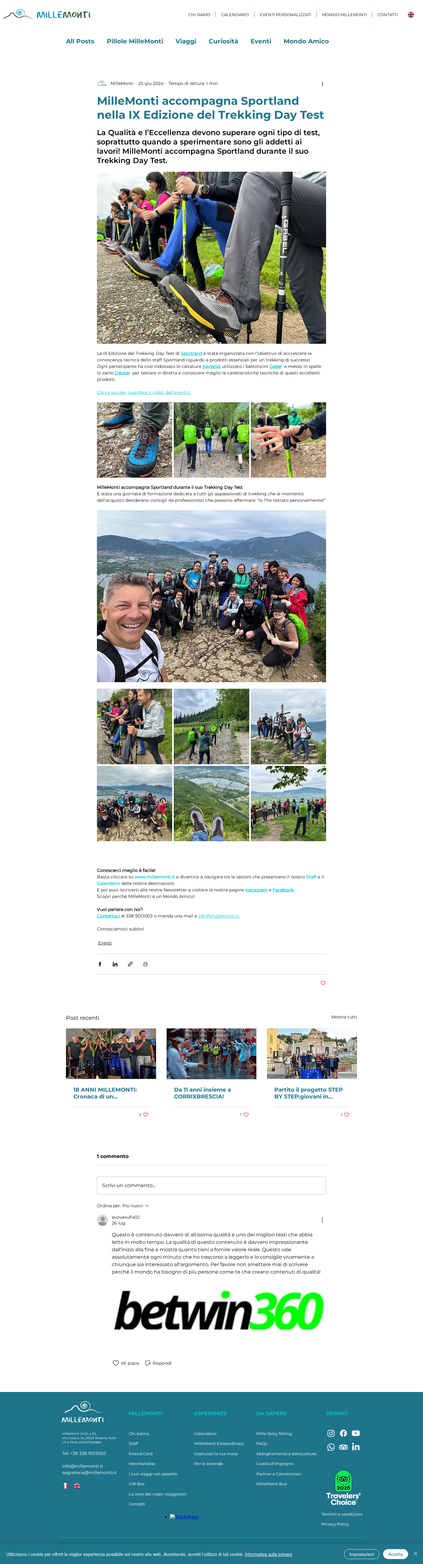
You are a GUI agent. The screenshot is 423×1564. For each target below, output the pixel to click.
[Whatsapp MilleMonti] (331, 1447)
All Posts (80, 41)
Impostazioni (361, 1554)
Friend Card (141, 1453)
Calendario (205, 1433)
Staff (133, 1443)
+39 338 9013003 (88, 1453)
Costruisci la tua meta (216, 1453)
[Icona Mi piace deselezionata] (116, 1363)
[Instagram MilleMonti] (331, 1433)
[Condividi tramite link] (130, 964)
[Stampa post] (145, 964)
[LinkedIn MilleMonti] (355, 1447)
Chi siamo (139, 1433)
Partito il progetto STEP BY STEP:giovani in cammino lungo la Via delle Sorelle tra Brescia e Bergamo (310, 1093)
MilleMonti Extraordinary (219, 1443)
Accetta (395, 1554)
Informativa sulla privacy (268, 1554)
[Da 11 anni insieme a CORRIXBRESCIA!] (212, 1053)
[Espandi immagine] (134, 440)
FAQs (261, 1443)
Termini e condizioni (342, 1514)
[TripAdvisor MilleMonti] (343, 1447)
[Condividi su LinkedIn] (115, 964)
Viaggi (186, 41)
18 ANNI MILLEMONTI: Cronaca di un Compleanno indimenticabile (105, 1093)
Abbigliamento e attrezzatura (286, 1453)
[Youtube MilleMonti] (355, 1433)
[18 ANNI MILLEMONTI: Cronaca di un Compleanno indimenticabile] (111, 1053)
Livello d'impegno (274, 1463)
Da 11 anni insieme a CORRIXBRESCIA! (202, 1093)
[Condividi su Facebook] (100, 964)
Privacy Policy (335, 1524)
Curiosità (223, 41)
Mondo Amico (306, 41)
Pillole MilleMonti (135, 41)
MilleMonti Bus (271, 1483)
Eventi (261, 41)
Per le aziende (208, 1463)
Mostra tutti (344, 1017)
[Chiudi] (415, 1554)
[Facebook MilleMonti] (343, 1433)
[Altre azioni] (322, 83)
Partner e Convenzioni (278, 1473)
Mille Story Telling (274, 1433)
